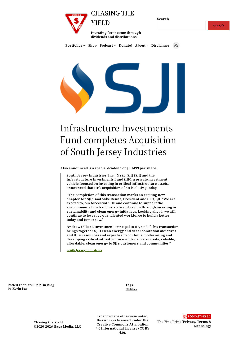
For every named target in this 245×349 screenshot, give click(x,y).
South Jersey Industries (84, 250)
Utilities (131, 289)
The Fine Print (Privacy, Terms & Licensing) (184, 323)
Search (163, 18)
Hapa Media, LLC (67, 326)
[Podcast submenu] (115, 45)
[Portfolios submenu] (84, 45)
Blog (50, 285)
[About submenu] (147, 45)
